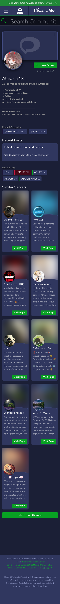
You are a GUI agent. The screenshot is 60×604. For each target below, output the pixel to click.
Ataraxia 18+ (14, 78)
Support (48, 568)
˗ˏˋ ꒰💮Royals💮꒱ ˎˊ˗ (14, 479)
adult (40, 172)
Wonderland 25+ (14, 413)
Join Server (47, 65)
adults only (30, 178)
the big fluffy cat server (13, 222)
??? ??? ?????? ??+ (43, 413)
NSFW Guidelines (30, 568)
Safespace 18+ (42, 348)
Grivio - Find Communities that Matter (23, 565)
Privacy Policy (46, 565)
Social (38, 131)
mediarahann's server (42, 286)
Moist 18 (38, 219)
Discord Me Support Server (33, 562)
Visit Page (19, 248)
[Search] (4, 21)
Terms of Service (15, 568)
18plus (22, 172)
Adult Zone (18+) (14, 284)
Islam (7, 348)
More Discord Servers (30, 515)
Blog (42, 568)
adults (11, 178)
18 (8, 172)
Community (15, 131)
